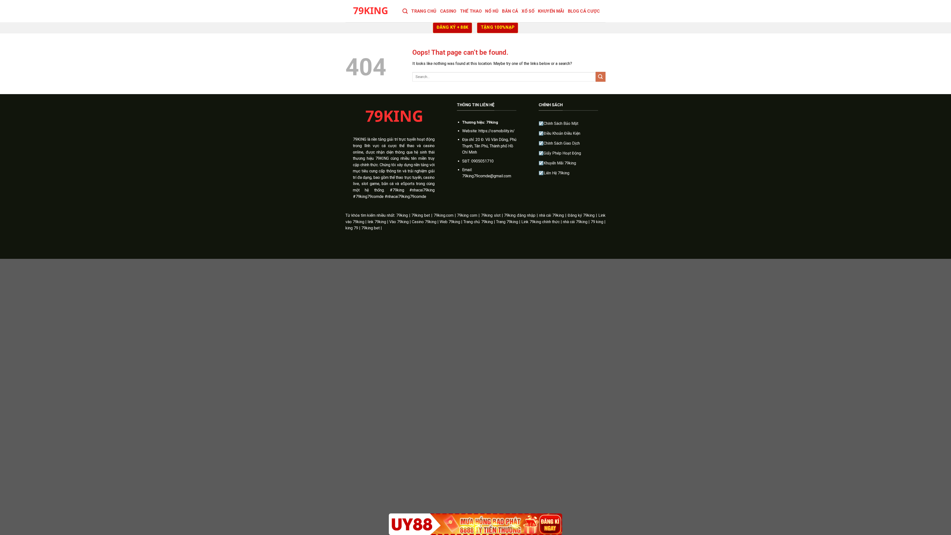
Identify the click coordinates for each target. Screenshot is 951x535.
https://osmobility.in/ (496, 131)
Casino (448, 11)
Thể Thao (471, 11)
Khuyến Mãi (551, 11)
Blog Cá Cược (584, 11)
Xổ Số (528, 11)
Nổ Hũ (492, 11)
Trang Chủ (423, 11)
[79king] (370, 11)
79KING (359, 139)
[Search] (405, 11)
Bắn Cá (510, 11)
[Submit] (601, 76)
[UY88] (475, 524)
